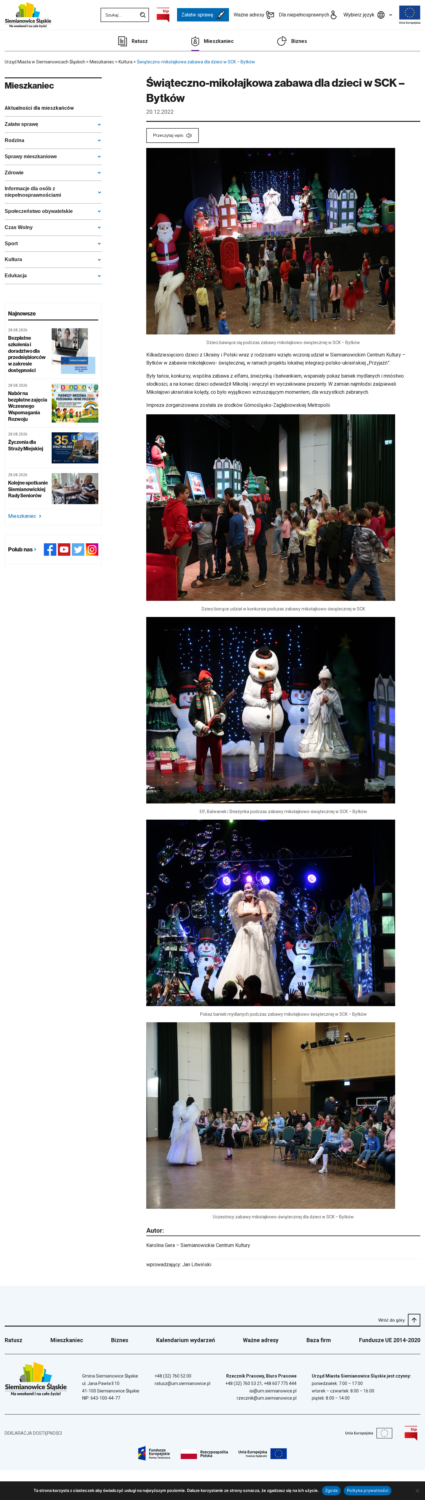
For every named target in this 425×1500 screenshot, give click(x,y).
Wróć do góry (391, 1320)
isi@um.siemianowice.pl (273, 1390)
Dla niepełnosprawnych (304, 15)
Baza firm (318, 1340)
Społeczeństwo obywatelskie (39, 211)
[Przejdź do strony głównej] (28, 15)
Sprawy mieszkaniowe (31, 156)
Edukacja (16, 275)
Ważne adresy (249, 15)
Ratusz (140, 41)
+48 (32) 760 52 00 (173, 1375)
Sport (11, 243)
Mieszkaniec (219, 41)
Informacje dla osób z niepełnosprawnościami (33, 192)
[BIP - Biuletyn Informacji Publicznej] (163, 15)
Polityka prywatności (367, 1490)
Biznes (299, 41)
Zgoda (331, 1490)
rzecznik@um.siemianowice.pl (267, 1398)
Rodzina (14, 140)
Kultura (13, 259)
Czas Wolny (19, 227)
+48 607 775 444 (280, 1383)
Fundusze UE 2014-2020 (389, 1340)
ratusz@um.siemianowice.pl (182, 1383)
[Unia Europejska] (409, 15)
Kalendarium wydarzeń (185, 1340)
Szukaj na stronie (143, 15)
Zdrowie (14, 172)
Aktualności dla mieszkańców (39, 108)
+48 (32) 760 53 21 (243, 1383)
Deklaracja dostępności (33, 1433)
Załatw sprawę (197, 15)
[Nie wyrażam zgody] (417, 1491)
